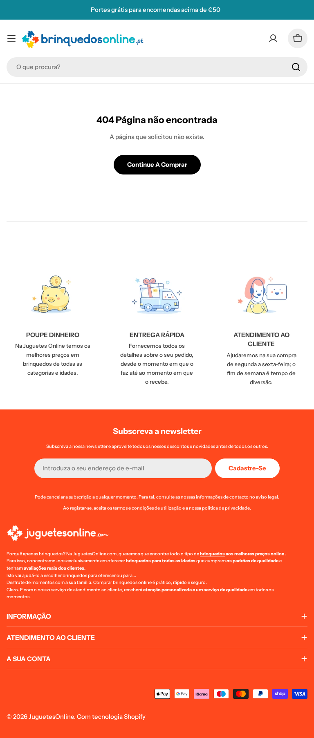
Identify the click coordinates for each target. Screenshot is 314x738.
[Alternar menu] (11, 38)
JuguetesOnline (51, 716)
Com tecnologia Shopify (111, 716)
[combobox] (157, 67)
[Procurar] (296, 67)
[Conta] (273, 38)
